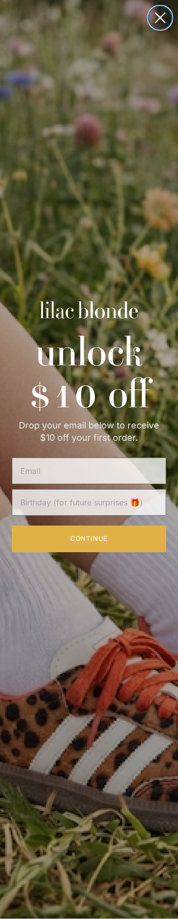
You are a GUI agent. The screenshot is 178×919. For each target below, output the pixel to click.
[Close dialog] (160, 18)
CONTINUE (88, 538)
